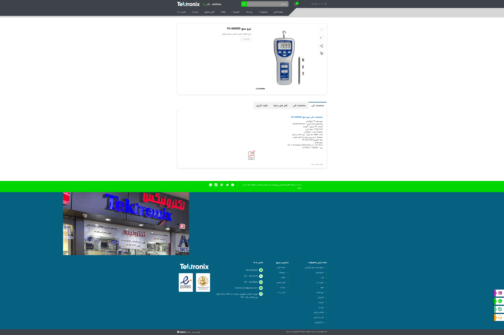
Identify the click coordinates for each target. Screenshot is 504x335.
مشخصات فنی (299, 105)
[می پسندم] (321, 38)
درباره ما (195, 12)
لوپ (322, 277)
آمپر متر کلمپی (319, 317)
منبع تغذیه (320, 292)
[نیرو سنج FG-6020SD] (286, 59)
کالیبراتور (321, 297)
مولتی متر (320, 282)
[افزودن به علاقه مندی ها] (321, 30)
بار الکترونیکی (319, 322)
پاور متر (321, 307)
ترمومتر (321, 302)
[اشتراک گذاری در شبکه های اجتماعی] (321, 46)
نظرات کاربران (262, 105)
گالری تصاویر (209, 12)
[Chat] (499, 317)
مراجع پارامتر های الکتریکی (314, 267)
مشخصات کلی (317, 105)
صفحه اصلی (278, 12)
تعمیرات (236, 12)
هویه (322, 287)
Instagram (499, 293)
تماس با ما (181, 12)
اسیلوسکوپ (320, 272)
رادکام (188, 332)
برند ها (249, 12)
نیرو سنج (306, 117)
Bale (499, 309)
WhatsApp (499, 301)
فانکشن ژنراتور (319, 312)
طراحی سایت (196, 332)
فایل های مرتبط (280, 105)
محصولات (264, 12)
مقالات (223, 12)
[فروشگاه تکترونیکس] (188, 4)
